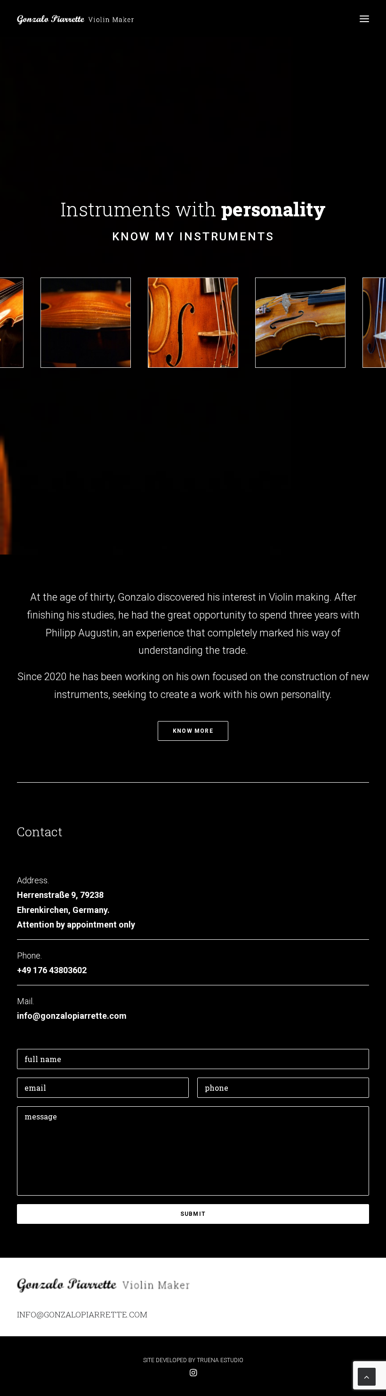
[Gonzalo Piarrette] (76, 18)
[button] (364, 18)
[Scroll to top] (367, 1376)
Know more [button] (193, 731)
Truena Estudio (220, 1360)
